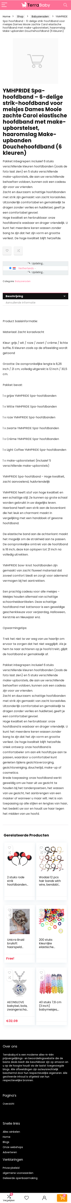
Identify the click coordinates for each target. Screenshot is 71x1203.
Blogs (6, 1142)
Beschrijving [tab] (14, 296)
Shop (20, 16)
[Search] (65, 5)
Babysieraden (40, 16)
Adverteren (10, 1152)
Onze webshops (13, 1147)
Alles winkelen (11, 1132)
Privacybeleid (11, 1168)
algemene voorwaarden (18, 1173)
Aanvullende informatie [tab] (21, 302)
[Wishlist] (26, 1198)
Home (6, 16)
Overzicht (8, 1104)
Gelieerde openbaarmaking (20, 1178)
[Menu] (4, 5)
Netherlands (26, 268)
